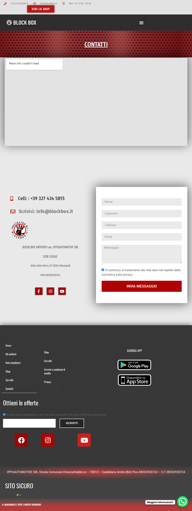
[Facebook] (21, 440)
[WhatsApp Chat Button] (182, 501)
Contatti (9, 389)
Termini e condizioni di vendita (54, 371)
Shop (8, 371)
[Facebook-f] (39, 291)
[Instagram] (50, 291)
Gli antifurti (11, 354)
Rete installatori (13, 363)
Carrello (9, 380)
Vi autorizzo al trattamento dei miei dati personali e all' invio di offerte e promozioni (56, 414)
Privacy (47, 382)
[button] (141, 22)
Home (8, 345)
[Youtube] (62, 291)
